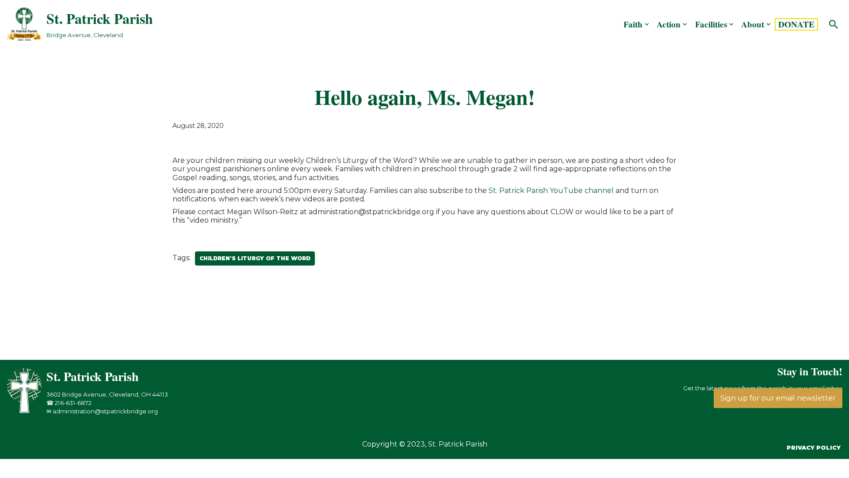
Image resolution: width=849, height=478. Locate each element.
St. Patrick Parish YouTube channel (551, 190)
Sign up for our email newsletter (778, 398)
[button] (647, 24)
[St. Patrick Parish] (26, 411)
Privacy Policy (814, 447)
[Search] (833, 24)
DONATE (796, 24)
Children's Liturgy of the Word (254, 258)
